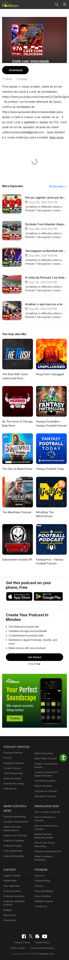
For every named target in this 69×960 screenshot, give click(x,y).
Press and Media (43, 891)
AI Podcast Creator (45, 780)
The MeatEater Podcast (16, 512)
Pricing (7, 757)
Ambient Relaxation (14, 856)
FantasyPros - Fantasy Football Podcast (49, 561)
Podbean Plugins (13, 845)
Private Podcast (12, 768)
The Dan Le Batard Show (17, 468)
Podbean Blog (42, 880)
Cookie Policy (42, 942)
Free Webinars (12, 885)
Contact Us (40, 906)
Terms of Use (17, 948)
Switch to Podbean (14, 840)
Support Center (12, 875)
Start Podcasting (43, 753)
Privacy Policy (22, 942)
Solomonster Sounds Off (17, 559)
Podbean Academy (14, 896)
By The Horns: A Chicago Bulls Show (17, 423)
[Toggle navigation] (64, 4)
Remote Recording (14, 783)
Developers (10, 920)
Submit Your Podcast (15, 835)
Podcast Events (12, 891)
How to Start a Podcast (47, 811)
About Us (39, 875)
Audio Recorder (12, 778)
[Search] (56, 4)
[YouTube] (44, 936)
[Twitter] (31, 936)
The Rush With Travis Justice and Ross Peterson (15, 376)
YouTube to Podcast (45, 791)
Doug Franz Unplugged (50, 374)
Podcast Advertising (15, 816)
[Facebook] (24, 936)
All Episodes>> (58, 186)
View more (56, 137)
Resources (9, 915)
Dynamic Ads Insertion (16, 821)
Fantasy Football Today (50, 468)
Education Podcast (44, 796)
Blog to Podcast (43, 785)
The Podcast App (13, 773)
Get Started (34, 657)
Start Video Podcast (45, 758)
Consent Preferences (42, 948)
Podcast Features (13, 752)
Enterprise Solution (14, 763)
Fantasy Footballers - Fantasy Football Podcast (51, 423)
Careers (39, 885)
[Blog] (37, 936)
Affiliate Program (43, 901)
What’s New (10, 880)
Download (15, 70)
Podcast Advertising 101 (47, 851)
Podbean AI (10, 788)
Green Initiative (42, 896)
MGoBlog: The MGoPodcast (45, 514)
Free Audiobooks (13, 850)
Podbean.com (46, 953)
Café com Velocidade (30, 61)
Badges (8, 909)
